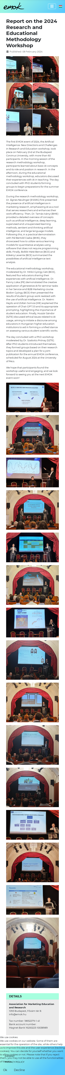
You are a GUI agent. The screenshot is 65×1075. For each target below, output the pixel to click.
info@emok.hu (17, 1014)
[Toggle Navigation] (52, 6)
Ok (5, 1070)
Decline (19, 1070)
